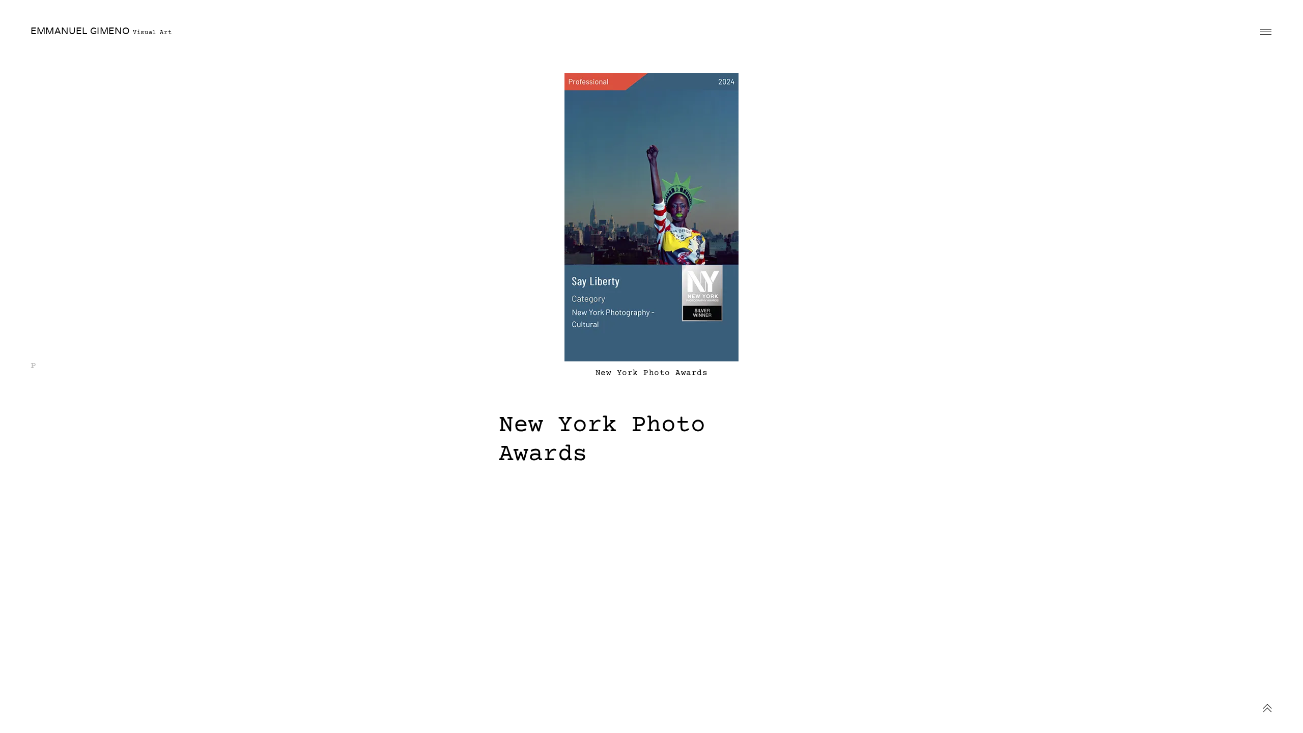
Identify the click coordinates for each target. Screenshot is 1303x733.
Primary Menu (1266, 32)
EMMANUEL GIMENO (80, 31)
